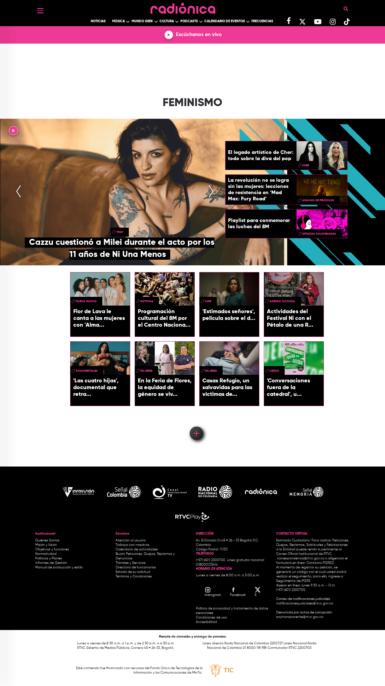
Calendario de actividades (137, 549)
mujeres (146, 370)
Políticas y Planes (48, 558)
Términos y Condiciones (134, 576)
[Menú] (40, 11)
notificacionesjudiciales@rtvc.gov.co (304, 603)
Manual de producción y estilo (59, 567)
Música (118, 21)
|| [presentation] (13, 132)
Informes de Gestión (51, 563)
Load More (196, 425)
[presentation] (18, 192)
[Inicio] (183, 7)
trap (119, 232)
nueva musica (86, 301)
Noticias (98, 21)
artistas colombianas (319, 233)
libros (274, 370)
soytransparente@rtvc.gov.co (299, 617)
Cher (305, 165)
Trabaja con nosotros (132, 545)
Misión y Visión (46, 545)
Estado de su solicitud (133, 572)
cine (208, 301)
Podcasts (189, 21)
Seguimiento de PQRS (293, 581)
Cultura (167, 21)
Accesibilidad (207, 622)
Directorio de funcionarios (136, 567)
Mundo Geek (142, 21)
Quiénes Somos (47, 540)
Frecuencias (262, 21)
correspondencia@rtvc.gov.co (300, 558)
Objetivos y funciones (52, 549)
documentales (87, 370)
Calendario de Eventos (224, 21)
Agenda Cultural (282, 301)
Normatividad (46, 554)
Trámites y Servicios (131, 563)
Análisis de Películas (318, 200)
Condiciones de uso (211, 617)
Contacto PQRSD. (320, 563)
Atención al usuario (131, 540)
